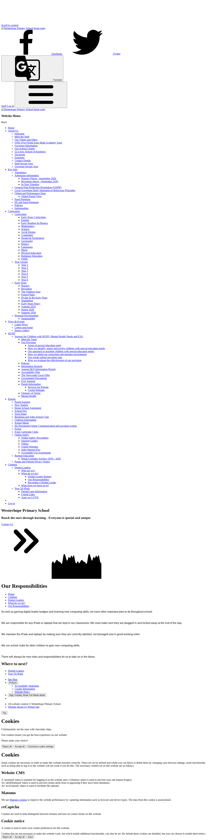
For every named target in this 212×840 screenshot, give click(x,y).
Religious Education (31, 256)
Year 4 (24, 273)
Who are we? (28, 470)
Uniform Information (25, 420)
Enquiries (20, 157)
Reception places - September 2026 (39, 181)
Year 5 (24, 276)
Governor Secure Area (26, 166)
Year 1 (24, 264)
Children (12, 464)
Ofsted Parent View (31, 196)
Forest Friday (28, 294)
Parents (12, 399)
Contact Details (23, 160)
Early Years (20, 282)
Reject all (7, 746)
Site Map (12, 679)
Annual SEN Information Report (38, 369)
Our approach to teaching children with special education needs (61, 351)
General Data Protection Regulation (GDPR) (38, 187)
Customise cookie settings (40, 746)
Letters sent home (24, 327)
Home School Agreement (28, 408)
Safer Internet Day (30, 449)
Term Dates (21, 414)
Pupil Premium (22, 199)
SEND (11, 333)
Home (11, 127)
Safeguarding (21, 208)
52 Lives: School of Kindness (30, 151)
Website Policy (22, 691)
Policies (19, 205)
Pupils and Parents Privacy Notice (32, 461)
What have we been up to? (35, 485)
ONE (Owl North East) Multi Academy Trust (38, 142)
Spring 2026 (27, 309)
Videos (24, 443)
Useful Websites (36, 390)
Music (24, 250)
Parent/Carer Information (34, 491)
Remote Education (24, 455)
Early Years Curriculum (33, 217)
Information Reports (31, 366)
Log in (11, 503)
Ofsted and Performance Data (30, 193)
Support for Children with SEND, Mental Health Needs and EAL (49, 336)
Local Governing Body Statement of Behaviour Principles (45, 190)
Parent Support (22, 402)
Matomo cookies (18, 799)
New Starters (21, 405)
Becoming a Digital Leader (42, 482)
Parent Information (31, 384)
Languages (27, 247)
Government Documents (34, 378)
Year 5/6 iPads (22, 488)
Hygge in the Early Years (34, 297)
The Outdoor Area (30, 291)
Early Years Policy (30, 303)
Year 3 (24, 270)
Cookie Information (25, 688)
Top (4, 713)
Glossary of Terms (30, 393)
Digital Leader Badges (39, 476)
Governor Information (26, 145)
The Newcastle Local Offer (35, 375)
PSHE (24, 259)
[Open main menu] (41, 95)
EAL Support (28, 381)
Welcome (19, 133)
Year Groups (21, 262)
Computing (27, 235)
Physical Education (31, 253)
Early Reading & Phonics (34, 223)
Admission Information (27, 175)
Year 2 (24, 267)
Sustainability (28, 318)
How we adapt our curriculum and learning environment (57, 354)
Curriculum (14, 211)
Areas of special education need (44, 345)
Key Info (12, 169)
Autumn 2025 (28, 306)
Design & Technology (32, 238)
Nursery (25, 285)
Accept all (20, 746)
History (25, 244)
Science (25, 229)
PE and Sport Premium (27, 202)
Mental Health (28, 396)
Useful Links (28, 494)
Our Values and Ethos (26, 139)
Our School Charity (25, 148)
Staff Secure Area (24, 163)
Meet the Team (29, 339)
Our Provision (28, 342)
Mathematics (27, 226)
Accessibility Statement (27, 685)
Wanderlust (27, 300)
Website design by (23, 707)
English (25, 220)
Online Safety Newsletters (35, 437)
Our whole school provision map (45, 357)
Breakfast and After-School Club (32, 417)
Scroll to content (9, 25)
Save (30, 837)
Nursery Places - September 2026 (38, 178)
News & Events (16, 321)
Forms (18, 428)
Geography (27, 241)
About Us (13, 130)
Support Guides (29, 440)
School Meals (22, 422)
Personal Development (26, 315)
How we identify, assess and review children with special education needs (66, 348)
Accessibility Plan (30, 372)
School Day (21, 411)
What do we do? (29, 473)
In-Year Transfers (30, 184)
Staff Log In (7, 106)
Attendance (20, 172)
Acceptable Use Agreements (36, 452)
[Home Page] (23, 28)
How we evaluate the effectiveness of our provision (54, 360)
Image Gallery (22, 330)
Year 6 (24, 279)
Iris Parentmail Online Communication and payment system (46, 425)
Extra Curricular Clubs (26, 431)
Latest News (21, 324)
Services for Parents (38, 387)
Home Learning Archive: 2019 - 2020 (41, 458)
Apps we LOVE (30, 497)
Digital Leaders (23, 467)
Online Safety (22, 434)
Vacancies (20, 154)
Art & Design (28, 232)
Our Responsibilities (38, 479)
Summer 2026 (28, 312)
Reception (26, 288)
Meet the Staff (22, 136)
